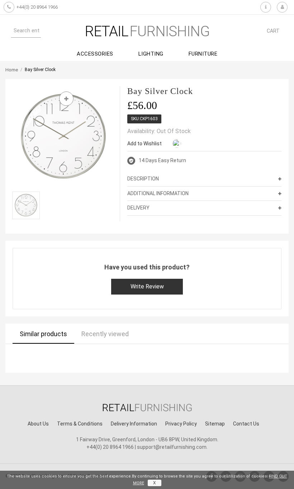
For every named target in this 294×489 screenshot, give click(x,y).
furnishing (147, 31)
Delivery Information (134, 424)
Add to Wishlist (144, 143)
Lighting (150, 54)
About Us (38, 424)
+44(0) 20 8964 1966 (37, 7)
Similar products (43, 334)
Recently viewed (105, 334)
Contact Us (246, 424)
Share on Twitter (204, 144)
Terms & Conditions (80, 424)
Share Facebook (190, 144)
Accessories (95, 54)
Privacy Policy (181, 424)
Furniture (203, 54)
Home (11, 69)
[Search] (48, 30)
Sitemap (215, 424)
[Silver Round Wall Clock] (26, 205)
